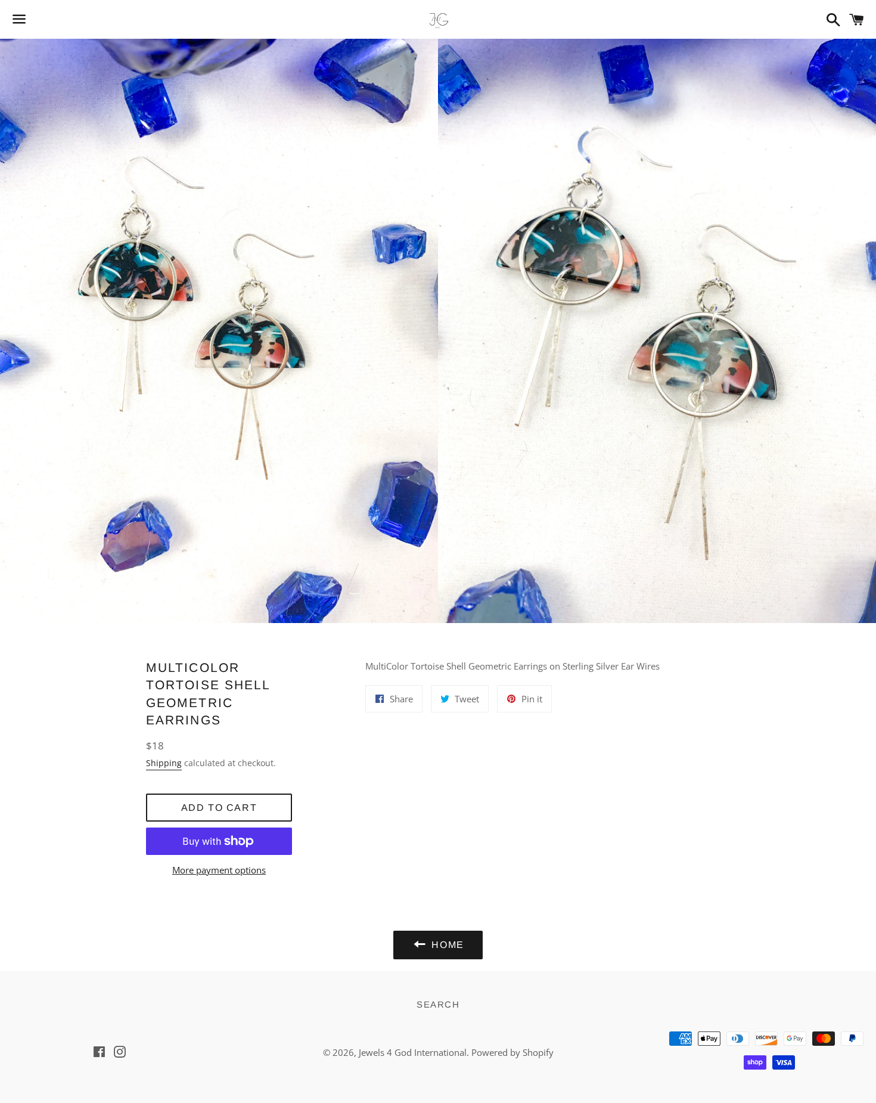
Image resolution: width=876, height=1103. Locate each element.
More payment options (219, 870)
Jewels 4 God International (413, 1052)
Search (438, 1004)
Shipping (164, 763)
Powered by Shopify (512, 1052)
